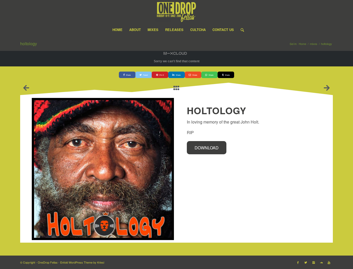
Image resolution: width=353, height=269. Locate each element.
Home (302, 44)
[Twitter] (306, 262)
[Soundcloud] (321, 262)
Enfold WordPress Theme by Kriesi (82, 262)
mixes (313, 44)
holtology (28, 44)
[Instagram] (313, 262)
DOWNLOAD (207, 148)
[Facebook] (298, 262)
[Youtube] (329, 262)
